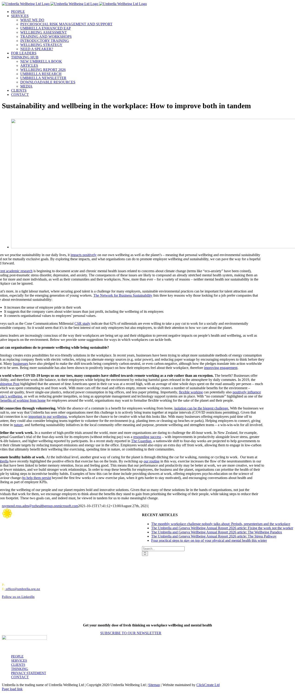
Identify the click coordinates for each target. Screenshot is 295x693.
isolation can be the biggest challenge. (201, 408)
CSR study (82, 323)
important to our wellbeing (47, 416)
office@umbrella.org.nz (23, 589)
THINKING (19, 669)
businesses (20, 364)
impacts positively (84, 255)
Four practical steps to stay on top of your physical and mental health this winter (209, 540)
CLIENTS (18, 665)
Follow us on (18, 597)
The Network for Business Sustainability (122, 295)
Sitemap (154, 685)
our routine (151, 461)
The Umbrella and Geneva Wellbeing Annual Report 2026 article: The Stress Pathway (214, 536)
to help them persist (37, 478)
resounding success (147, 437)
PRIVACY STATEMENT (28, 673)
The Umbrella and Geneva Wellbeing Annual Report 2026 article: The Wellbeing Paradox (216, 532)
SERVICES (19, 660)
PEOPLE (17, 656)
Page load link (12, 689)
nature (18, 425)
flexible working (191, 392)
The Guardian (141, 441)
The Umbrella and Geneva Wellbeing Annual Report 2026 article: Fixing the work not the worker (222, 528)
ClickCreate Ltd (208, 685)
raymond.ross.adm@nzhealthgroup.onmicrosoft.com (40, 506)
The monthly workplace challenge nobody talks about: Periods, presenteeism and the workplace (220, 524)
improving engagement (220, 368)
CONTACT (20, 677)
